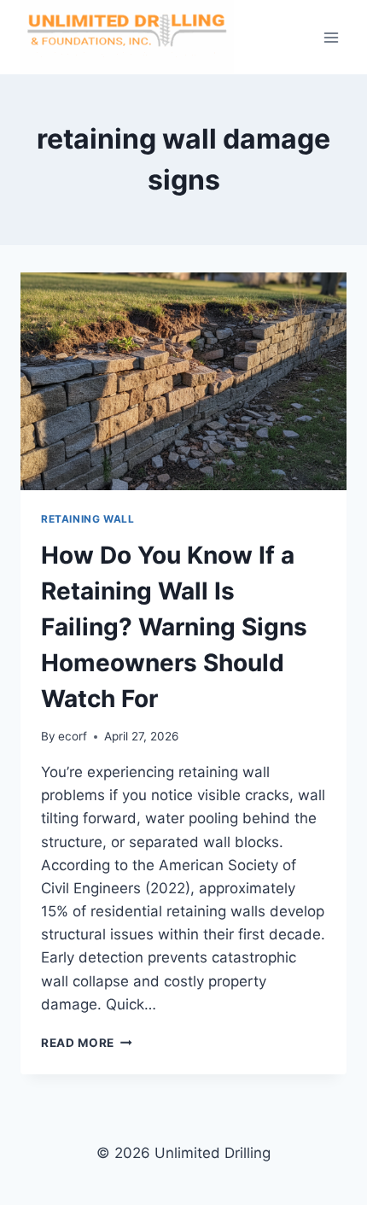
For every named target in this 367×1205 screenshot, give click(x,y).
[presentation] (183, 381)
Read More (86, 1043)
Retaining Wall (87, 518)
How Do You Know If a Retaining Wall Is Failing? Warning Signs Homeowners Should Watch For (174, 627)
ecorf (72, 736)
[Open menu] (331, 37)
